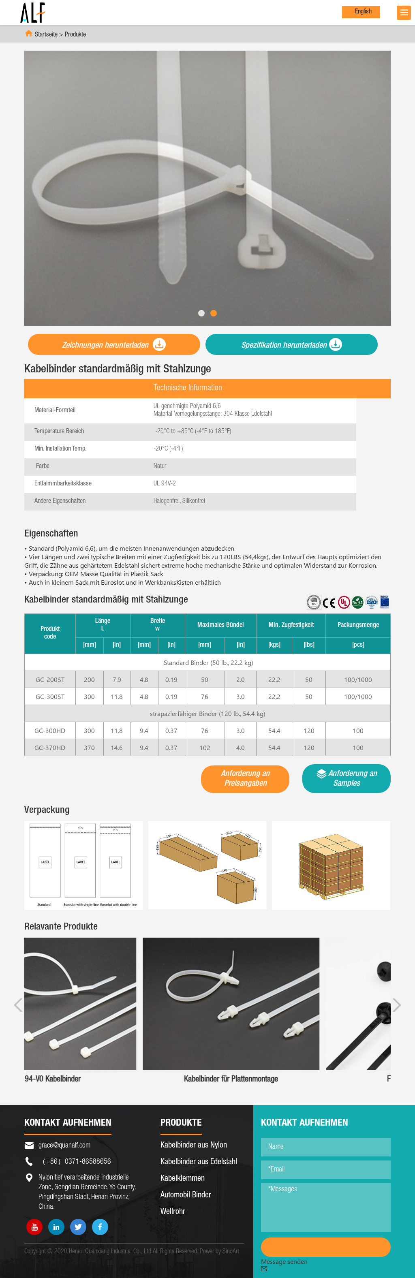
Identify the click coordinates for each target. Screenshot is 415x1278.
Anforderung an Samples (352, 779)
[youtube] (34, 1227)
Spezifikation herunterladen (284, 346)
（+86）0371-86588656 (75, 1162)
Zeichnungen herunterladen (106, 346)
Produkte (75, 35)
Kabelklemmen (182, 1179)
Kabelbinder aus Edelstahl (198, 1162)
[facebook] (100, 1227)
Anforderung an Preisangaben (245, 779)
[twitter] (78, 1227)
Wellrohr (172, 1212)
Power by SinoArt (219, 1252)
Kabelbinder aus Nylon (193, 1146)
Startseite (46, 35)
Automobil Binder (185, 1196)
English (363, 12)
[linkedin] (56, 1227)
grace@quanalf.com (64, 1146)
